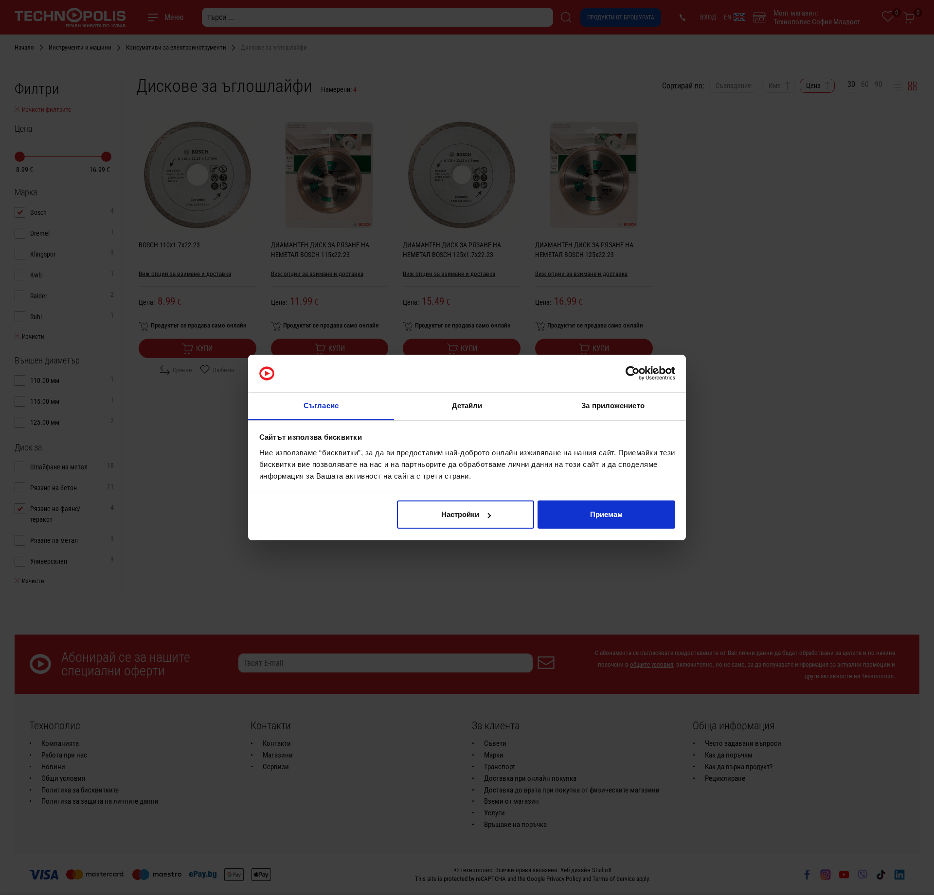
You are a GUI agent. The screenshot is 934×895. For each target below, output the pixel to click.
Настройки (460, 514)
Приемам (606, 514)
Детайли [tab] (467, 405)
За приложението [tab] (613, 405)
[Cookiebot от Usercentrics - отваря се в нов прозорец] (632, 373)
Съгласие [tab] (321, 405)
